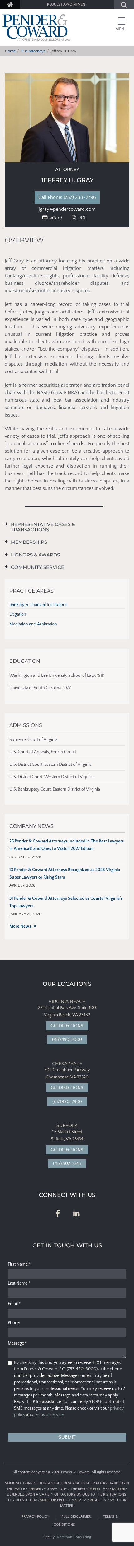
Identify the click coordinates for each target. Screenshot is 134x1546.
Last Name (19, 1283)
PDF (82, 218)
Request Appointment (67, 4)
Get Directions (67, 1025)
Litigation (17, 614)
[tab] (62, 527)
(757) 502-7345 (67, 1163)
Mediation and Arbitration (33, 624)
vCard (55, 218)
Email (14, 1303)
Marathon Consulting (73, 1537)
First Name (19, 1264)
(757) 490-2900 (67, 1101)
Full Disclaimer (76, 1517)
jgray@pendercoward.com (67, 209)
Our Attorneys (33, 51)
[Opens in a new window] (58, 1214)
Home (10, 51)
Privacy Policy (35, 1517)
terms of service (49, 1414)
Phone (14, 1322)
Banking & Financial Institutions (38, 604)
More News (20, 926)
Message (17, 1343)
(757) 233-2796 (72, 197)
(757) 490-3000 (67, 1039)
